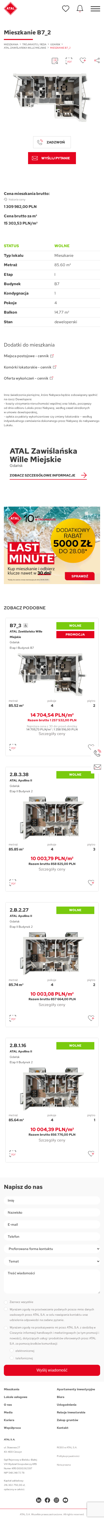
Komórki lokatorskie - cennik (28, 367)
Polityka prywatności (68, 1456)
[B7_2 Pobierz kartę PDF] (69, 61)
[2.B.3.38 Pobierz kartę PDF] (13, 883)
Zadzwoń (56, 142)
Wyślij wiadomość (52, 1370)
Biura (60, 1397)
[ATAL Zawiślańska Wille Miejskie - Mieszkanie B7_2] (52, 98)
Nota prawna (64, 1464)
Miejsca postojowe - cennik (26, 356)
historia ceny (17, 199)
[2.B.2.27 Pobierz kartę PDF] (13, 1018)
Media (8, 1412)
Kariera (9, 1420)
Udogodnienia (66, 1405)
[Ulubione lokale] (65, 8)
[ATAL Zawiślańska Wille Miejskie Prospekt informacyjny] (55, 61)
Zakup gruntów (67, 1420)
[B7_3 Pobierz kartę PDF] (13, 747)
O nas (8, 1405)
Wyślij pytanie (55, 158)
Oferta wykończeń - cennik (26, 378)
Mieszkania (11, 44)
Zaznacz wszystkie (21, 1302)
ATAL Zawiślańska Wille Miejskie (25, 47)
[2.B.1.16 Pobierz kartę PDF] (13, 1154)
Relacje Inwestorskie (71, 1412)
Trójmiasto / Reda (34, 44)
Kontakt (62, 1428)
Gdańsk (55, 44)
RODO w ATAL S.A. (67, 1447)
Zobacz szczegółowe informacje (42, 475)
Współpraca (12, 1428)
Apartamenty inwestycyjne (76, 1389)
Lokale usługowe (15, 1397)
